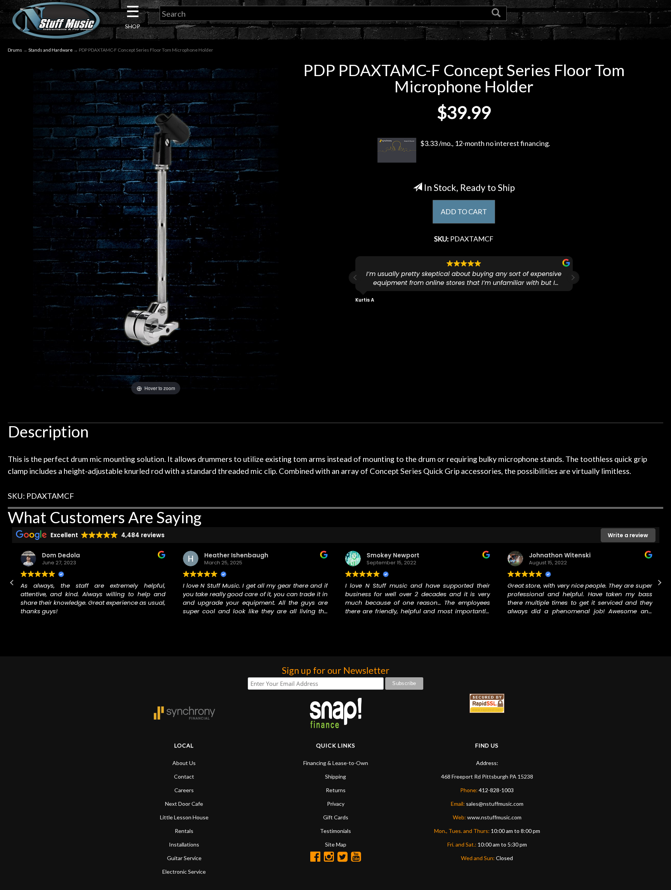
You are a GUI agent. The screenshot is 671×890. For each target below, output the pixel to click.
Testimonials (335, 831)
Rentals (184, 831)
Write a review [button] (628, 535)
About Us (184, 763)
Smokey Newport (392, 555)
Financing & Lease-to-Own (335, 763)
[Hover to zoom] (155, 228)
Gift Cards (335, 817)
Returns (336, 790)
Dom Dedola (60, 555)
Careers (184, 790)
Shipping (335, 776)
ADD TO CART (464, 211)
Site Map (335, 844)
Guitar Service (184, 858)
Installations (184, 844)
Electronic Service (184, 871)
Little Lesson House (184, 817)
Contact (184, 776)
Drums (15, 50)
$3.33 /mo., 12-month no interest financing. (485, 143)
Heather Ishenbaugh (235, 555)
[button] (573, 277)
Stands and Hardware (50, 50)
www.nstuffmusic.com (494, 817)
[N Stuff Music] (56, 20)
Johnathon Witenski (559, 555)
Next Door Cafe (184, 803)
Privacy (335, 803)
